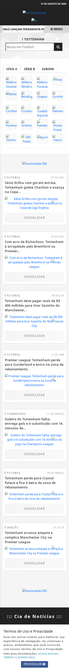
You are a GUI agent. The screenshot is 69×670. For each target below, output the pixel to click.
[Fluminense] (11, 124)
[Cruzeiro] (26, 110)
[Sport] (42, 139)
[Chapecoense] (42, 95)
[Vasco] (57, 139)
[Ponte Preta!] (57, 124)
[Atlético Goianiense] (11, 81)
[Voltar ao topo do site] (63, 368)
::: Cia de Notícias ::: (34, 616)
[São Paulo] (26, 139)
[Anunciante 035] (34, 590)
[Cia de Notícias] (34, 12)
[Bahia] (11, 95)
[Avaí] (57, 81)
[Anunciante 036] (34, 163)
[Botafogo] (26, 95)
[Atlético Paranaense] (42, 81)
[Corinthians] (57, 95)
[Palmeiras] (42, 124)
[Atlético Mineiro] (26, 81)
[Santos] (11, 139)
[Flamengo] (57, 110)
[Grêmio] (26, 124)
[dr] (34, 20)
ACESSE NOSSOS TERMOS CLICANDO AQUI (31, 655)
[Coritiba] (11, 110)
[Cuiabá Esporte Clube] (42, 110)
